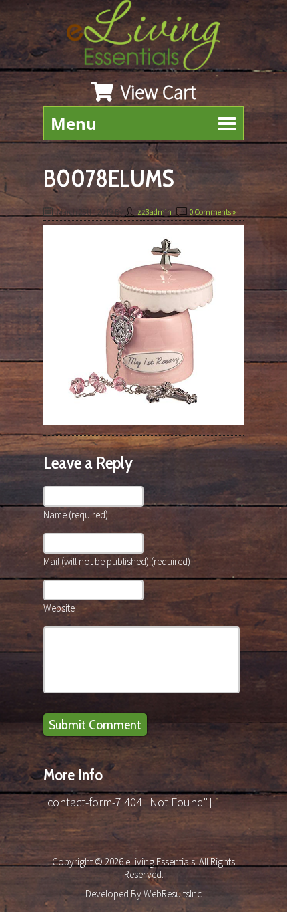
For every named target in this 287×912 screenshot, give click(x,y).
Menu (74, 123)
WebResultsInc (173, 893)
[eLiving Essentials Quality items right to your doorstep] (150, 38)
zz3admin (154, 212)
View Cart (156, 91)
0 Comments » (213, 212)
